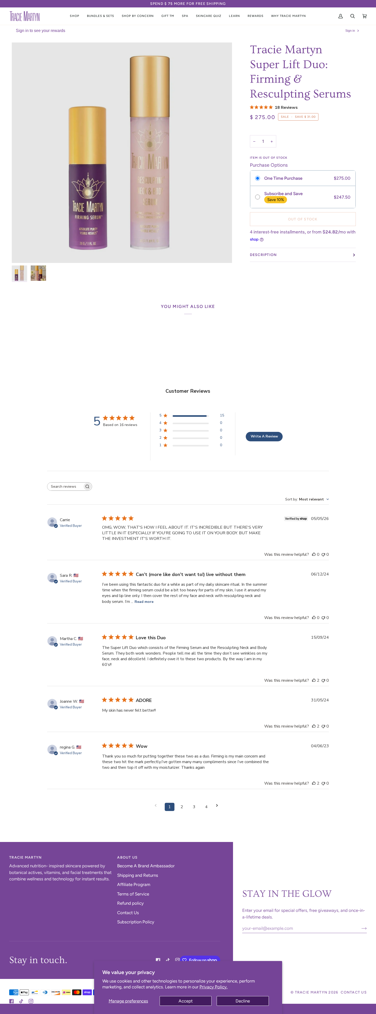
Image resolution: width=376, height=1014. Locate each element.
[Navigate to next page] (219, 805)
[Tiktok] (167, 960)
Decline (243, 1001)
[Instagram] (177, 960)
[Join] (360, 928)
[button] (74, 16)
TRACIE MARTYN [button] (25, 857)
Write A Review (264, 436)
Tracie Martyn (311, 992)
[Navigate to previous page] (157, 805)
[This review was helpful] (314, 680)
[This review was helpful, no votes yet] (314, 554)
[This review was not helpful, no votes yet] (323, 554)
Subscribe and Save (283, 193)
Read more (144, 601)
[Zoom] (122, 152)
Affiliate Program (133, 884)
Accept (186, 1001)
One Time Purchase (283, 178)
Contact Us (128, 912)
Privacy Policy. (214, 986)
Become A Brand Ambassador (146, 865)
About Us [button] (127, 857)
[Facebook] (158, 960)
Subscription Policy (135, 921)
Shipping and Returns (137, 875)
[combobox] (307, 499)
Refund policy (130, 903)
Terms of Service (133, 893)
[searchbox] (65, 486)
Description (263, 255)
